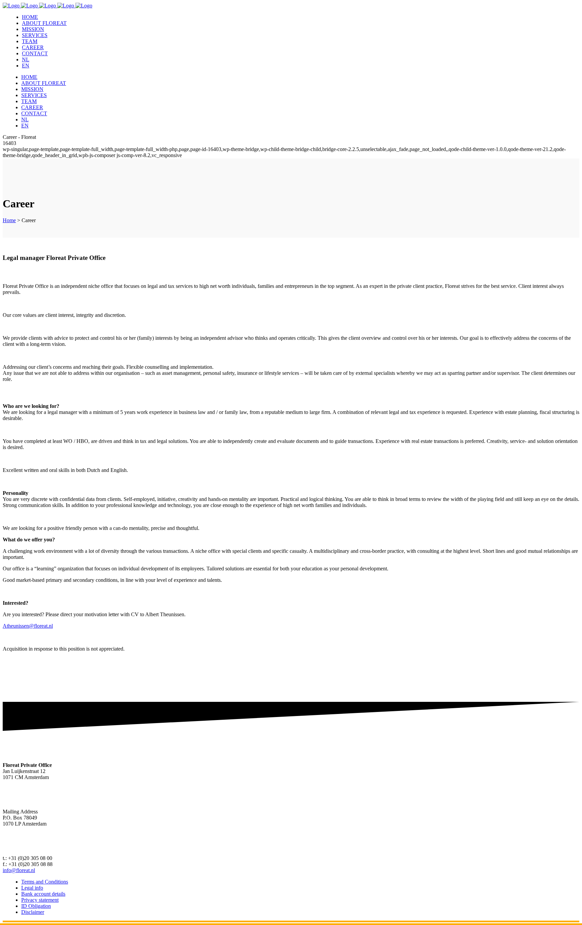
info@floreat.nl (19, 870)
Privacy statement (40, 900)
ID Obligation (36, 906)
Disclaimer (32, 912)
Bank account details (43, 894)
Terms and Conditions (44, 882)
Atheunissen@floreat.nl (28, 626)
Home (9, 220)
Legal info (32, 888)
